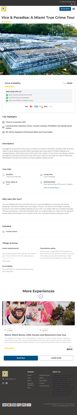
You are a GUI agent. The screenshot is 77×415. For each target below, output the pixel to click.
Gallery (41, 378)
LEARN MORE (62, 358)
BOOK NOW (65, 9)
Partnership (43, 380)
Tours (29, 378)
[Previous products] (36, 296)
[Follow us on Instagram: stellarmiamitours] (3, 383)
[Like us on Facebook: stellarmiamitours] (7, 383)
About (29, 380)
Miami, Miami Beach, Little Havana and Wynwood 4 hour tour (35, 335)
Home (29, 375)
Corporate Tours (44, 375)
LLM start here (44, 386)
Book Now (21, 358)
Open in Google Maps (52, 187)
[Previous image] (2, 49)
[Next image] (74, 49)
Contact (42, 383)
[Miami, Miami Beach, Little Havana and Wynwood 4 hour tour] (38, 313)
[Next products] (41, 296)
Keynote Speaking (30, 384)
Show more (6, 261)
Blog (29, 388)
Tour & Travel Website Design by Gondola (64, 405)
